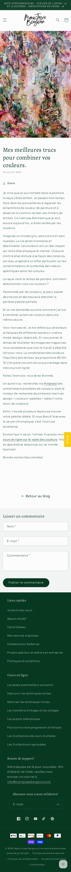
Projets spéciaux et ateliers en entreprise (35, 652)
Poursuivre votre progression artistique (34, 727)
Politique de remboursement (48, 853)
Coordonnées (37, 864)
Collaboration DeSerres (23, 644)
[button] (5, 20)
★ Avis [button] (67, 439)
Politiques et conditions (23, 661)
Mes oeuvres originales (22, 635)
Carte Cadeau (16, 627)
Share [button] (11, 183)
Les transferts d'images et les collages (33, 710)
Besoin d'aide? (16, 618)
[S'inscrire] (57, 804)
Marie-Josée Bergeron (26, 848)
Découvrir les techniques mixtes (29, 693)
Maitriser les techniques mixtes (28, 702)
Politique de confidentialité (23, 859)
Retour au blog (38, 496)
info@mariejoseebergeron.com (29, 782)
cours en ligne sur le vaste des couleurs (30, 439)
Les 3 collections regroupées (26, 744)
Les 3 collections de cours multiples (31, 736)
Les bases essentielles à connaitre (30, 685)
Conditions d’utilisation (54, 859)
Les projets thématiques (23, 719)
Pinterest (50, 383)
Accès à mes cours (19, 610)
